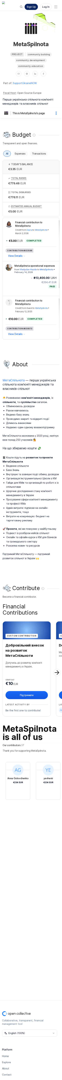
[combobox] (29, 1033)
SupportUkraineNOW (25, 83)
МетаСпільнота (14, 380)
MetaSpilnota (41, 230)
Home (5, 1056)
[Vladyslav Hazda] (9, 267)
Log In (45, 6)
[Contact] (18, 73)
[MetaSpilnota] (7, 113)
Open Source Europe (29, 92)
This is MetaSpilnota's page (28, 113)
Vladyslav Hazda (28, 269)
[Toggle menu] (56, 7)
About (5, 1068)
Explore (6, 1062)
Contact (7, 1074)
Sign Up (31, 6)
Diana (29, 230)
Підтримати (27, 695)
